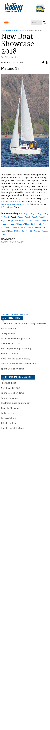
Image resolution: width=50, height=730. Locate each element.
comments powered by (14, 314)
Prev (20, 213)
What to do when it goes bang (15, 338)
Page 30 (20, 231)
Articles (9, 30)
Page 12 (12, 220)
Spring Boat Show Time (12, 368)
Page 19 (21, 224)
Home (3, 30)
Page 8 (27, 217)
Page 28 (4, 231)
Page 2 (34, 213)
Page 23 (8, 227)
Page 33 (45, 231)
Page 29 (12, 231)
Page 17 (5, 224)
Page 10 (42, 217)
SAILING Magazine (13, 62)
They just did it (8, 333)
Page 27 (40, 227)
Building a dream (9, 353)
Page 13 (20, 220)
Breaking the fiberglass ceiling (16, 348)
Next (4, 234)
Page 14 (28, 220)
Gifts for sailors (8, 423)
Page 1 (26, 213)
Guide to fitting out (10, 408)
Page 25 (24, 227)
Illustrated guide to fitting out (15, 402)
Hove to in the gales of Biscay (15, 358)
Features (22, 30)
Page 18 (13, 224)
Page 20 (29, 224)
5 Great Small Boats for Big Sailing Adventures (23, 323)
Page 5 (6, 217)
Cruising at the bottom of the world (18, 363)
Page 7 (20, 217)
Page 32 (37, 231)
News (16, 30)
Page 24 (16, 227)
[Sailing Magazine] (13, 9)
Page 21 (37, 224)
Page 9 (34, 217)
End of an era (7, 413)
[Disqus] (25, 278)
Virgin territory (8, 328)
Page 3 (41, 213)
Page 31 (28, 231)
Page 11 (4, 220)
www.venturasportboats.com (15, 204)
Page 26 (32, 227)
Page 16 (45, 220)
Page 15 (37, 220)
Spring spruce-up (9, 398)
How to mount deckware (13, 428)
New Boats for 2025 (10, 343)
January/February (9, 418)
